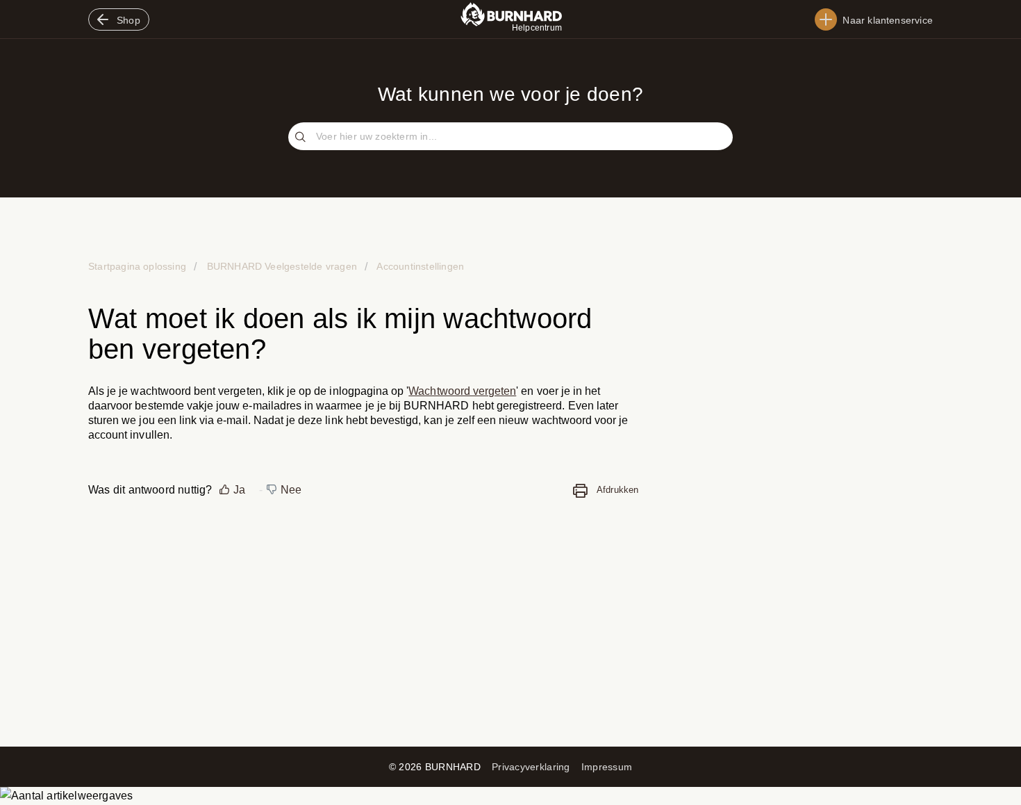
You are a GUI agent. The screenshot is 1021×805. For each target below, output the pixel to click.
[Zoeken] (302, 137)
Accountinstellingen (419, 266)
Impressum (607, 766)
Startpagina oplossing (138, 266)
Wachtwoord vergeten (462, 391)
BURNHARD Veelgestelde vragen (282, 266)
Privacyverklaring (531, 766)
